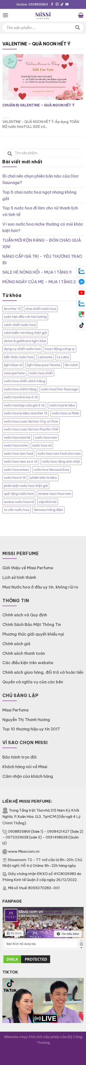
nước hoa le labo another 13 (25, 413)
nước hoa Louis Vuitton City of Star (31, 421)
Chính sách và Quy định (24, 614)
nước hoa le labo (62, 405)
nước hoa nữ (42, 445)
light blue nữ (13, 365)
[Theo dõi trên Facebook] (52, 4)
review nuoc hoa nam (54, 494)
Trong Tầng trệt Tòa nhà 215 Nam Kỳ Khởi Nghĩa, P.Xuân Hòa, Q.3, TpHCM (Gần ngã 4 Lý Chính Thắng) (41, 817)
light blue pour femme (43, 365)
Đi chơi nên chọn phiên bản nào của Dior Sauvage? (40, 179)
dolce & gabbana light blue (25, 341)
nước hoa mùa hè (17, 437)
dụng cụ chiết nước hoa (22, 349)
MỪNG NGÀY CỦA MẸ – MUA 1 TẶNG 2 (39, 281)
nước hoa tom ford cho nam (59, 454)
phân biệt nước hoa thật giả (26, 486)
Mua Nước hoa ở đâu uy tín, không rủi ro (40, 586)
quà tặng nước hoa (19, 494)
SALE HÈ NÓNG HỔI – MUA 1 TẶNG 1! (36, 272)
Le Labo (63, 357)
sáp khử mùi (48, 502)
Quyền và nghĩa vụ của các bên (32, 681)
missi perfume (14, 373)
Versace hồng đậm (48, 510)
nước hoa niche (16, 445)
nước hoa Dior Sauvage (59, 389)
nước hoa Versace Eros (51, 470)
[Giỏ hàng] (81, 15)
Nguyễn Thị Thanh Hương (26, 719)
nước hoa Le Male (65, 413)
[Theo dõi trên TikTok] (62, 4)
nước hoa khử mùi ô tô (21, 397)
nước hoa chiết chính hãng (24, 381)
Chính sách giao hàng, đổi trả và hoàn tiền (42, 672)
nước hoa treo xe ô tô (21, 461)
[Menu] (5, 15)
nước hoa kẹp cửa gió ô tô (24, 405)
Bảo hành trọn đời (19, 756)
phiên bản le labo (43, 478)
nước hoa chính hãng (20, 389)
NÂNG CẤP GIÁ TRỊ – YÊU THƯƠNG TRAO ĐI (42, 259)
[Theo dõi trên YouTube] (67, 4)
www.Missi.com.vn (23, 851)
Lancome (45, 357)
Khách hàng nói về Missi (24, 766)
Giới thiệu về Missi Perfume (27, 567)
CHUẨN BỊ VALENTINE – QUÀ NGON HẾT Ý (38, 105)
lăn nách (71, 365)
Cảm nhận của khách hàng (27, 776)
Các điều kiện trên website (27, 662)
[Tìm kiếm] (78, 27)
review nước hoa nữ (19, 502)
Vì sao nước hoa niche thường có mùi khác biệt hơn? (42, 227)
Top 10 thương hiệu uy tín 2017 (31, 728)
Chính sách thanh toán (23, 653)
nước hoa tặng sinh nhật (61, 461)
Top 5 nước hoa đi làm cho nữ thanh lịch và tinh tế (40, 211)
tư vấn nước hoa (16, 510)
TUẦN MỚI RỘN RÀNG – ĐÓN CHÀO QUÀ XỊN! (41, 243)
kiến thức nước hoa (18, 357)
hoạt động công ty (60, 349)
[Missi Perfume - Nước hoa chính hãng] (43, 15)
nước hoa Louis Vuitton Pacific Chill (31, 429)
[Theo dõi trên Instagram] (57, 4)
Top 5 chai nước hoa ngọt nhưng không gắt (39, 195)
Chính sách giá (16, 643)
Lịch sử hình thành (19, 577)
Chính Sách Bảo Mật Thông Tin (31, 624)
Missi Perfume (15, 709)
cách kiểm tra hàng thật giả (25, 333)
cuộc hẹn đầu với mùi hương (25, 317)
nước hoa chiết (41, 373)
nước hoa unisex (16, 470)
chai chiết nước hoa (40, 309)
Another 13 (12, 309)
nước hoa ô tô (15, 478)
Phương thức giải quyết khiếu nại (33, 634)
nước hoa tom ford (18, 454)
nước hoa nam (46, 437)
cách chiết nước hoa (20, 325)
